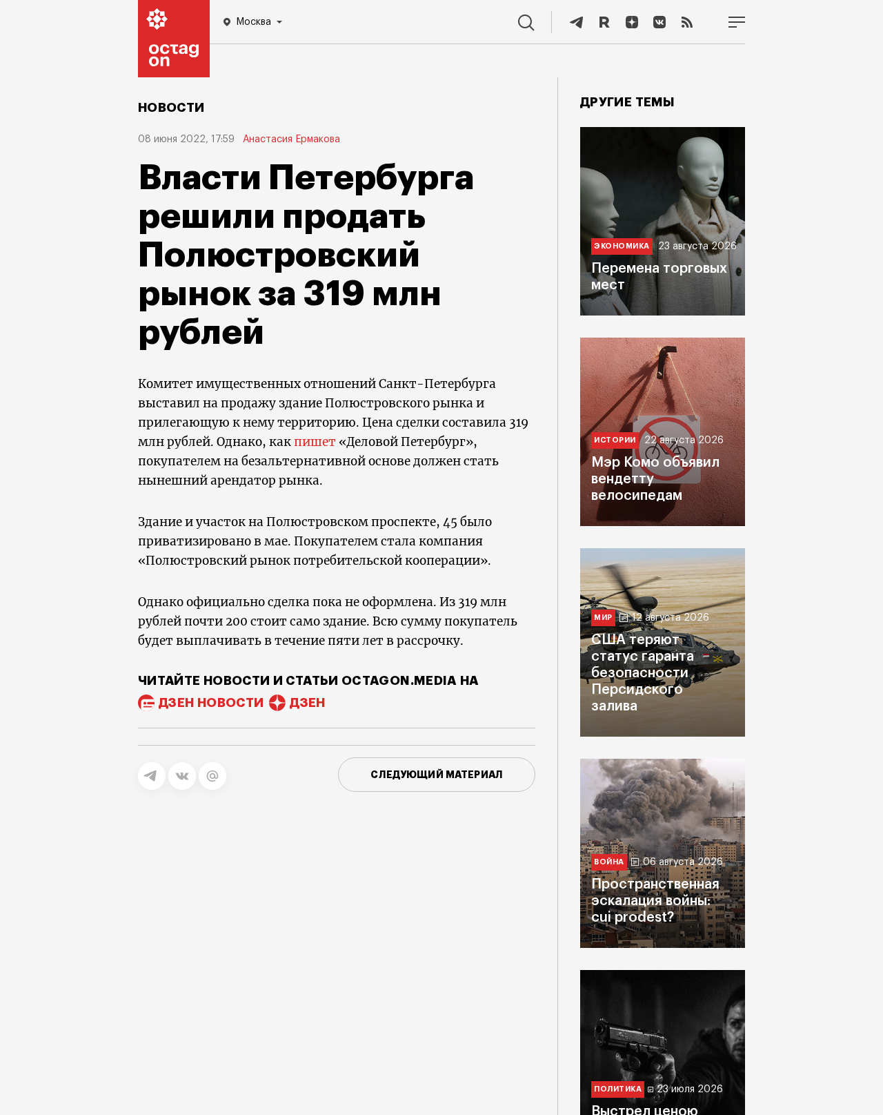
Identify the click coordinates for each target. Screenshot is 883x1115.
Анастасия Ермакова (291, 139)
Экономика (622, 246)
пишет (315, 441)
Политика (618, 1089)
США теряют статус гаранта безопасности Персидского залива (642, 673)
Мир (603, 617)
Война (609, 862)
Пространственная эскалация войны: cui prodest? (655, 901)
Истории (615, 440)
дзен (307, 703)
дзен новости (211, 703)
